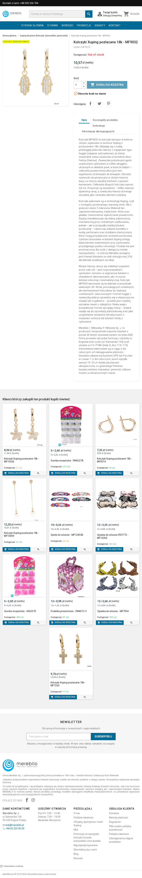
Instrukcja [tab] (99, 125)
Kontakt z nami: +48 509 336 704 (20, 3)
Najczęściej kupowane (86, 845)
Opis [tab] (84, 120)
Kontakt (115, 25)
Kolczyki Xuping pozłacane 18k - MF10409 (21, 534)
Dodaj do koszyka (107, 85)
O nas (77, 813)
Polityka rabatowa (83, 817)
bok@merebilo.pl (15, 825)
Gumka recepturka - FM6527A (67, 460)
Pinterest (108, 103)
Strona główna (32, 25)
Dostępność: (80, 54)
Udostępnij (90, 103)
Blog (76, 854)
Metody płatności (118, 817)
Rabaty (100, 25)
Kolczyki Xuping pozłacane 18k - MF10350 (21, 460)
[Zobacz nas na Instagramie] (33, 800)
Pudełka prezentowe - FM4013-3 (69, 611)
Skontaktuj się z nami (85, 849)
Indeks (77, 47)
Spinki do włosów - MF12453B (67, 534)
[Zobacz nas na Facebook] (27, 800)
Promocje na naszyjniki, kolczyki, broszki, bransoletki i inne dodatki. (87, 837)
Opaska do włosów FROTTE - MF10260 (112, 536)
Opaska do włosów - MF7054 (113, 611)
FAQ (76, 829)
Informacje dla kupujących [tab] (98, 131)
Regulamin (115, 822)
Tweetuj (99, 103)
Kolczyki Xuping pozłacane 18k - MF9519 (114, 460)
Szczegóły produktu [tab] (105, 120)
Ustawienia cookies (13, 866)
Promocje (84, 25)
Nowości (67, 25)
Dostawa (114, 813)
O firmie (52, 25)
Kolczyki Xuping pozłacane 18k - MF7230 (68, 684)
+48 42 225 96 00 (15, 828)
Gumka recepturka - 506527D (20, 611)
